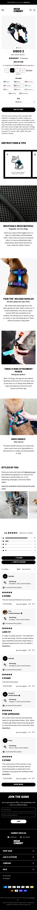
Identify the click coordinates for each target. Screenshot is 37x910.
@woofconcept (30, 472)
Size (18, 98)
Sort (19, 569)
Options (18, 78)
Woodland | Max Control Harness (20, 583)
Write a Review (23, 562)
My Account (7, 876)
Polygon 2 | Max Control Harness (20, 702)
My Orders (6, 878)
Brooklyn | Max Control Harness (19, 619)
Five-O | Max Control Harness (18, 748)
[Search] (31, 10)
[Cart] (34, 10)
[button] (18, 58)
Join (18, 821)
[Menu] (2, 10)
